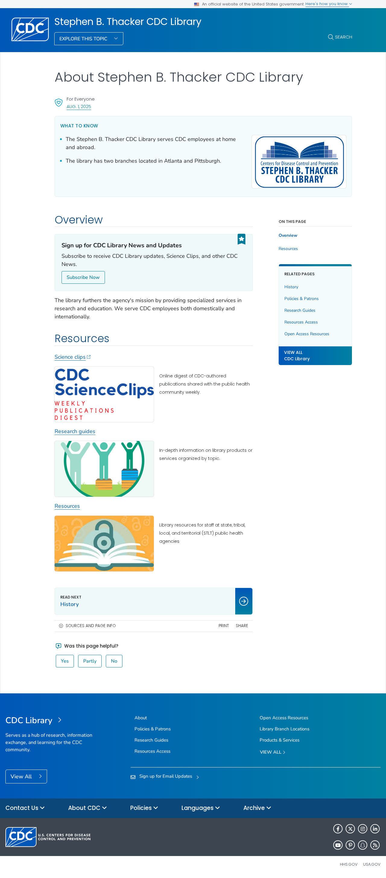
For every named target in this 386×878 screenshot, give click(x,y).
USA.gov (372, 864)
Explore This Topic (84, 39)
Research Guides (299, 310)
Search (343, 37)
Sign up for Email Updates (165, 776)
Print (224, 626)
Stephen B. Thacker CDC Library (127, 21)
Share (242, 626)
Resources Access (301, 322)
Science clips (70, 357)
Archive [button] (254, 808)
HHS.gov (349, 864)
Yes (65, 661)
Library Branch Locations (284, 729)
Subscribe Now (83, 277)
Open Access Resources (306, 334)
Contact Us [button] (22, 808)
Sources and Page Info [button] (91, 626)
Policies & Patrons (301, 299)
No (114, 661)
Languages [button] (198, 808)
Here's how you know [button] (327, 4)
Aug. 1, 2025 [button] (79, 106)
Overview (288, 235)
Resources (67, 506)
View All (22, 776)
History (291, 287)
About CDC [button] (85, 808)
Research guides (75, 431)
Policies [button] (141, 808)
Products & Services (279, 740)
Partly (89, 661)
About (140, 718)
